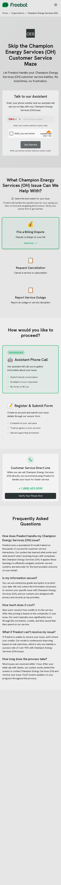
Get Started (30, 144)
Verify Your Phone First (30, 495)
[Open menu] (56, 5)
